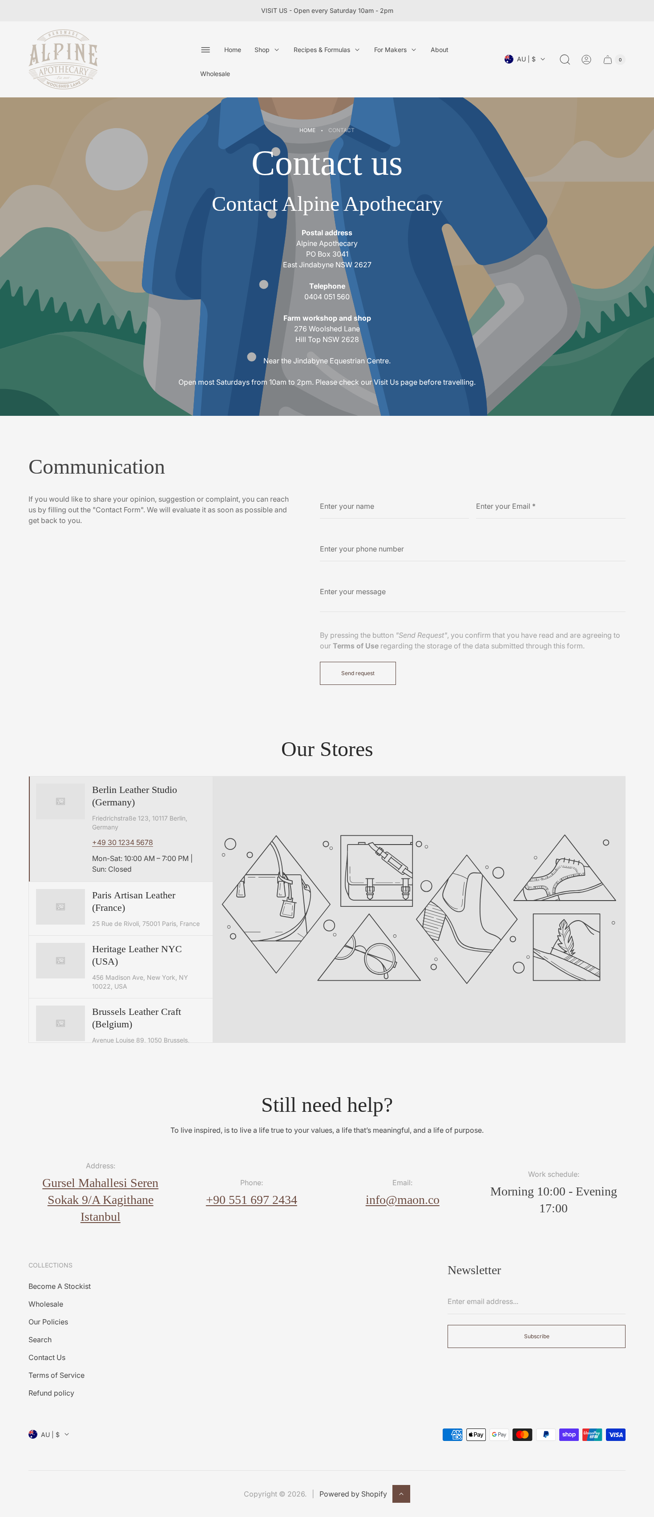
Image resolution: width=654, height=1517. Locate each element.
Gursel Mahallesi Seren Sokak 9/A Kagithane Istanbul (100, 1199)
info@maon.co (403, 1200)
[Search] (565, 59)
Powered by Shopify (353, 1493)
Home (307, 130)
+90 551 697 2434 (251, 1200)
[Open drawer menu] (205, 50)
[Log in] (586, 59)
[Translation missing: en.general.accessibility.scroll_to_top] (401, 1494)
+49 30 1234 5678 (122, 842)
